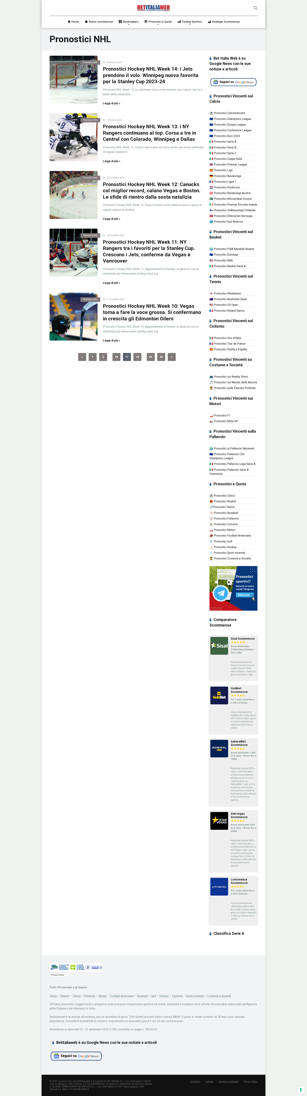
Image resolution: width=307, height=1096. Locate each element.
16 (116, 357)
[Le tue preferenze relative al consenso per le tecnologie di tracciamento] (300, 1089)
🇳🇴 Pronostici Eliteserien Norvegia (230, 216)
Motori (102, 996)
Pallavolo (89, 996)
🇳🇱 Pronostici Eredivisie (224, 187)
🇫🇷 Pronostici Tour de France (227, 343)
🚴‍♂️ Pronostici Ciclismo (223, 524)
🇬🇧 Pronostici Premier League (228, 164)
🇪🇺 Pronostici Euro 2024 (224, 136)
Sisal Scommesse (243, 638)
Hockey (164, 996)
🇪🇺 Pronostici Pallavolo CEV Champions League (227, 456)
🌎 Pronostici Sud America (226, 221)
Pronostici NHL (90, 62)
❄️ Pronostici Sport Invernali (227, 552)
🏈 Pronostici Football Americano (230, 535)
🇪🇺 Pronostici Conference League (230, 130)
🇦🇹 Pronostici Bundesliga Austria (230, 193)
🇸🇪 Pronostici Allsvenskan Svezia (230, 198)
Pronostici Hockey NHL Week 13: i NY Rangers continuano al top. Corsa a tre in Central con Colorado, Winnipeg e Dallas (149, 133)
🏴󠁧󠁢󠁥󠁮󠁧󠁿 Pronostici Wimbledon (225, 293)
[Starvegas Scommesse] (219, 828)
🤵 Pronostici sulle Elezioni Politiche (232, 388)
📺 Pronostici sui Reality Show (228, 376)
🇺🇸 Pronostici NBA (221, 260)
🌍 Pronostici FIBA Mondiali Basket (231, 249)
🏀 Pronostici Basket (222, 501)
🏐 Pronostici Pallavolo (224, 518)
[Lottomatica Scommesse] (219, 894)
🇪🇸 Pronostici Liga (221, 170)
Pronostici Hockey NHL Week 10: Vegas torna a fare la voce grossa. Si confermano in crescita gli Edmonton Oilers (152, 312)
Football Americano (122, 996)
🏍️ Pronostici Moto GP (223, 421)
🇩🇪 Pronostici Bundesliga (225, 176)
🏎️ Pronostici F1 (219, 415)
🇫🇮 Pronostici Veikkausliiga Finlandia (232, 210)
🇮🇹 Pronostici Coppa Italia (225, 159)
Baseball (142, 996)
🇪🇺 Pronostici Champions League (230, 119)
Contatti (209, 1081)
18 (137, 357)
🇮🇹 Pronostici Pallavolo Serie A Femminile (229, 472)
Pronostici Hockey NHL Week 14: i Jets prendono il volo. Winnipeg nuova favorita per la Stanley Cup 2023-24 (150, 75)
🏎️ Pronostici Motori (222, 530)
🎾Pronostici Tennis (222, 507)
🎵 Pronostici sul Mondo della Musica (233, 382)
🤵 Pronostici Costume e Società (230, 558)
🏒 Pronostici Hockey (223, 547)
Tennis (76, 996)
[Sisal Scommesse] (219, 653)
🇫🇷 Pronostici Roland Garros (227, 310)
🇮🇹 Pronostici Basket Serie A (227, 266)
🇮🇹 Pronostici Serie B (222, 147)
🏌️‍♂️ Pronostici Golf (220, 541)
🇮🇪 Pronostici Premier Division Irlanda (233, 204)
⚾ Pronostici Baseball (223, 513)
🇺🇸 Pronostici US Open (223, 305)
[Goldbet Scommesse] (219, 703)
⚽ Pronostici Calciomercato (227, 113)
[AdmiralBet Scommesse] (219, 756)
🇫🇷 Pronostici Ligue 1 (222, 181)
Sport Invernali (195, 996)
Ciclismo (177, 996)
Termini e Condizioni (229, 1081)
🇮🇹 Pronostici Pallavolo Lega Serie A (232, 464)
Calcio (53, 996)
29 (150, 357)
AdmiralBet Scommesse (239, 743)
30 (161, 357)
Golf (153, 996)
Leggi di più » (111, 103)
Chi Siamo (195, 1081)
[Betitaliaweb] (154, 8)
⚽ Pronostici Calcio (222, 495)
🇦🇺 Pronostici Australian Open (228, 299)
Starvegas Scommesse (239, 815)
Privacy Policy (57, 975)
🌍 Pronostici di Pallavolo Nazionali (231, 448)
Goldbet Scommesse (239, 690)
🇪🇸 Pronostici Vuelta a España (228, 349)
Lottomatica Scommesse (239, 881)
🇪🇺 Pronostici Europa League (227, 124)
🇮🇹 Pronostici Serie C (222, 153)
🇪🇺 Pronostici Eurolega (223, 254)
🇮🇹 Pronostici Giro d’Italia (225, 338)
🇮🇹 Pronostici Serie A (222, 141)
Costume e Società (219, 996)
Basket (64, 996)
